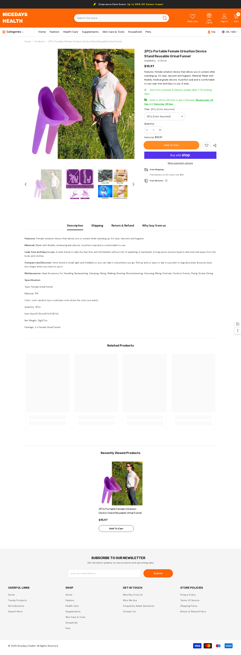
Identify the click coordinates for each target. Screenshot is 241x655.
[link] (209, 18)
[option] (80, 104)
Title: (159, 109)
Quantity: (149, 123)
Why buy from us (154, 225)
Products (40, 41)
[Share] (213, 145)
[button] (25, 184)
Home (28, 41)
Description (75, 225)
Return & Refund (122, 225)
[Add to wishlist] (206, 145)
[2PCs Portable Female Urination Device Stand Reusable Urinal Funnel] (120, 483)
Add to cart (172, 145)
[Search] (121, 18)
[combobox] (117, 18)
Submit (158, 573)
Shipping (97, 225)
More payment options (180, 163)
